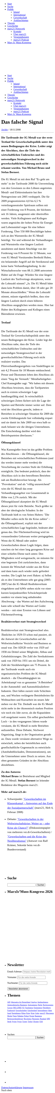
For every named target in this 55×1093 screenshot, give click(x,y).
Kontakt (17, 31)
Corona (10, 1008)
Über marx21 (19, 34)
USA (41, 1021)
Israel (9, 1013)
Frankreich (11, 1010)
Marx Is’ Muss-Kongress (19, 42)
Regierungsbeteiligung (15, 1019)
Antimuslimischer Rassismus (17, 1005)
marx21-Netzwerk (16, 28)
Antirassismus (32, 1005)
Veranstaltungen (21, 37)
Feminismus (38, 1008)
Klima (23, 1013)
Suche (10, 6)
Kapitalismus (16, 1013)
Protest (31, 1016)
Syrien (14, 1021)
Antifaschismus (20, 20)
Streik (9, 1021)
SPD (48, 1019)
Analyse (34, 1002)
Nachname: (12, 983)
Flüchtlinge (47, 1008)
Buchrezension (48, 1005)
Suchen (11, 1034)
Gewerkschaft (20, 17)
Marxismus (50, 1013)
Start (9, 3)
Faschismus (29, 1008)
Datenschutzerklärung (11, 1087)
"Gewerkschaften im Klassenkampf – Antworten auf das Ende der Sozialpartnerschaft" (30, 803)
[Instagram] (12, 1082)
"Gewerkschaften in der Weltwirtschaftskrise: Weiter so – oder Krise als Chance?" (28, 823)
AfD (8, 1002)
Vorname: (12, 977)
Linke (37, 1013)
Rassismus (38, 1016)
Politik (10, 9)
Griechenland (32, 1010)
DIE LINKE (17, 1008)
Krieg (28, 1013)
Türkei (30, 1021)
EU (23, 1008)
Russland (43, 1019)
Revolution (28, 1019)
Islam (50, 1010)
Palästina (20, 1016)
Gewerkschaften (21, 1010)
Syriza (19, 1021)
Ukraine (36, 1021)
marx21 (42, 1013)
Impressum (28, 1087)
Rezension (35, 1019)
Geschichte (12, 26)
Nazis (15, 1016)
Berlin (40, 1005)
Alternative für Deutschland (21, 1002)
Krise (33, 1013)
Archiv (4, 129)
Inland (16, 12)
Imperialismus (43, 1010)
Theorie (11, 23)
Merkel (9, 1016)
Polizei (26, 1016)
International (19, 15)
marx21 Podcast (21, 39)
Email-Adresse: (15, 971)
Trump (24, 1021)
